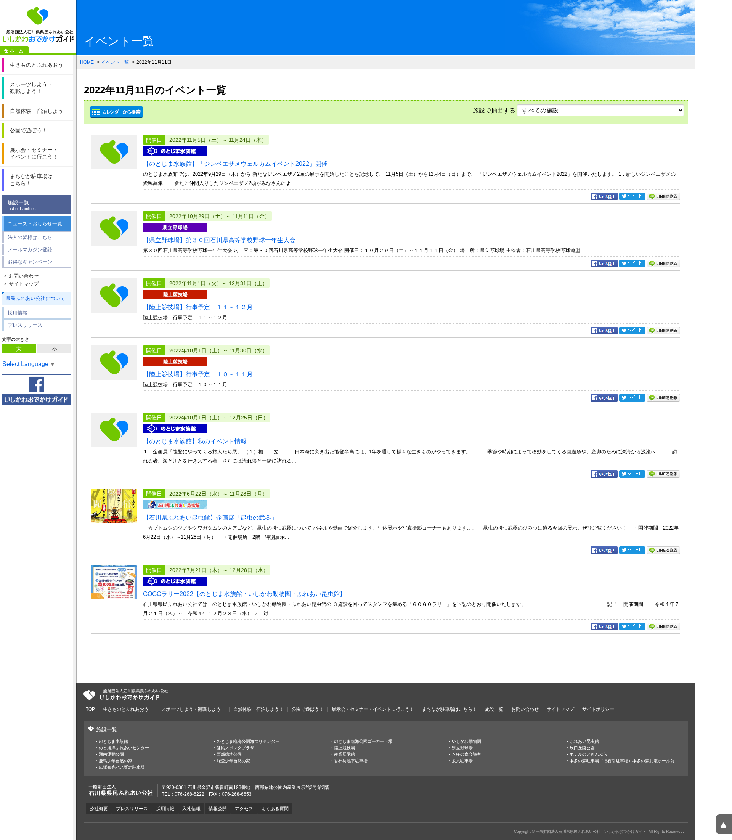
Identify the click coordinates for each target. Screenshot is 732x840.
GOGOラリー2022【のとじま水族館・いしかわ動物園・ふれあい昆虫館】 (244, 594)
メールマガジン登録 (30, 249)
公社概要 (99, 808)
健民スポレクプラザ (235, 748)
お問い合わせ (24, 275)
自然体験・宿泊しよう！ (258, 709)
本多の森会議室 (466, 754)
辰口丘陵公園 (582, 748)
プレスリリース (25, 325)
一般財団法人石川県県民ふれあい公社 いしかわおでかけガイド (38, 25)
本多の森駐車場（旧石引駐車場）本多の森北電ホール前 (622, 761)
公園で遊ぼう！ (308, 709)
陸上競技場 (344, 748)
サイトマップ (24, 283)
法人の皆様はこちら (30, 237)
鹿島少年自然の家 (115, 761)
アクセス (244, 808)
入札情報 (191, 808)
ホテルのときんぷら (588, 754)
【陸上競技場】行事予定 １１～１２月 (198, 307)
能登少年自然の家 (233, 761)
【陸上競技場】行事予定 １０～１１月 (198, 374)
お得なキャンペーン (30, 262)
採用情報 (17, 313)
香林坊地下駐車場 (351, 761)
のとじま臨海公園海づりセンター (248, 741)
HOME (87, 62)
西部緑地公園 (229, 754)
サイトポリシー (598, 709)
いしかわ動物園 (466, 741)
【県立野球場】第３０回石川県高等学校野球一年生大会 (219, 240)
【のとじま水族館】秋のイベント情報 (195, 441)
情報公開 (218, 808)
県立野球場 (462, 748)
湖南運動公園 (111, 754)
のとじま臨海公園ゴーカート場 (363, 741)
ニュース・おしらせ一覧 (35, 223)
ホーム (14, 50)
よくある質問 (275, 808)
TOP (90, 709)
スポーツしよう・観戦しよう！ (193, 709)
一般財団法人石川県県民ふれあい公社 (126, 694)
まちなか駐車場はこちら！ (449, 709)
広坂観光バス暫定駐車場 (122, 767)
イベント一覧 (115, 62)
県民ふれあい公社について (35, 298)
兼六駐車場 (462, 761)
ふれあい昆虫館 (584, 741)
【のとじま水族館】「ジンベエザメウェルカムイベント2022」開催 (235, 164)
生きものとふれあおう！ (128, 709)
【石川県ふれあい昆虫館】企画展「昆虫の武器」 (210, 517)
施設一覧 (22, 205)
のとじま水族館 (113, 741)
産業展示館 (344, 754)
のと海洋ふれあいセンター (124, 748)
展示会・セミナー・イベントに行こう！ (373, 709)
